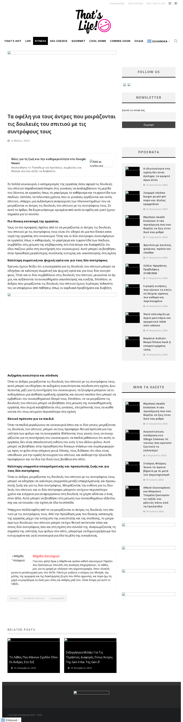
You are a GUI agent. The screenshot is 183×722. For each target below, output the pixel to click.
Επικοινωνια (117, 3)
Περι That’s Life (156, 3)
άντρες (14, 598)
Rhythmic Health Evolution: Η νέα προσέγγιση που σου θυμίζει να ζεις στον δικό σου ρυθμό (157, 224)
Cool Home (97, 41)
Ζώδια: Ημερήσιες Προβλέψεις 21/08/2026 (155, 269)
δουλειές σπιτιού (34, 598)
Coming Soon (120, 41)
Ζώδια (138, 41)
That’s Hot (12, 41)
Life (28, 41)
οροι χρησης (135, 3)
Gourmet (78, 41)
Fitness (40, 41)
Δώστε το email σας (133, 110)
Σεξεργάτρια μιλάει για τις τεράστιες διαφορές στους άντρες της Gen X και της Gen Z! (89, 657)
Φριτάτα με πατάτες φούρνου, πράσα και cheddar (157, 248)
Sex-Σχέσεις (59, 41)
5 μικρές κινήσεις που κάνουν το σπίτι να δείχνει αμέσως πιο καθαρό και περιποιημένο (157, 293)
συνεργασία (57, 598)
